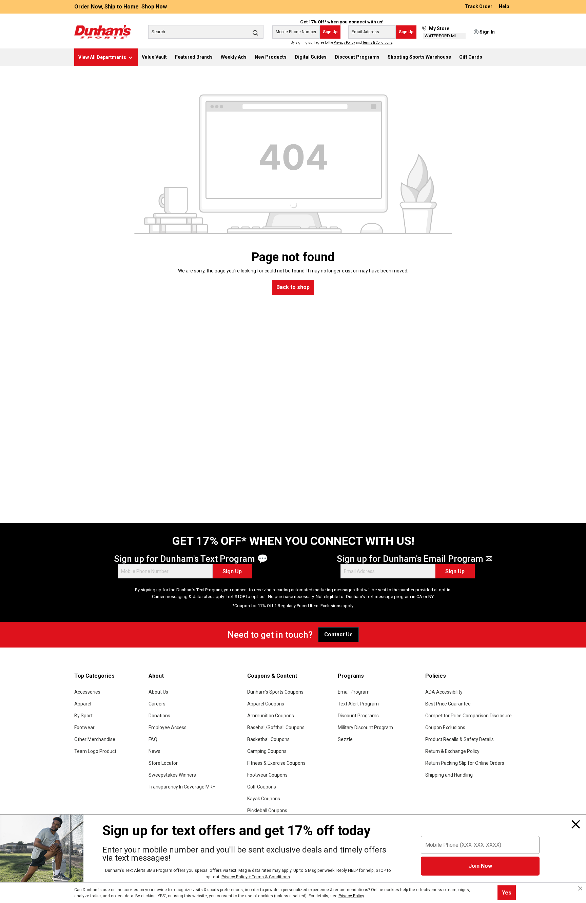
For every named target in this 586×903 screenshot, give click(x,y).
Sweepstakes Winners (172, 775)
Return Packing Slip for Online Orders (464, 763)
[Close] (575, 824)
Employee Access (168, 727)
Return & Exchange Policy (452, 751)
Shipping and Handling (449, 775)
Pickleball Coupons (267, 810)
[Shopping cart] (507, 32)
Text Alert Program (358, 703)
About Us (158, 692)
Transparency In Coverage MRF (182, 786)
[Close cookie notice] (580, 888)
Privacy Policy (344, 42)
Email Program (354, 692)
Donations (159, 715)
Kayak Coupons (263, 798)
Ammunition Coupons (270, 715)
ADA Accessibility (444, 692)
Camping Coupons (267, 751)
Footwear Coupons (267, 775)
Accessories (87, 692)
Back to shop (293, 287)
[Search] (255, 32)
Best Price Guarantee (448, 703)
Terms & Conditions (377, 42)
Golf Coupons (261, 786)
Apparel (82, 703)
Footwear (84, 727)
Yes (506, 892)
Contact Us (338, 634)
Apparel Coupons (265, 703)
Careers (157, 703)
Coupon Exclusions (445, 727)
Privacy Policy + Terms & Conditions (255, 876)
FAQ (153, 739)
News (154, 751)
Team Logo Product (95, 751)
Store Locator (163, 763)
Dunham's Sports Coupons (275, 692)
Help (504, 6)
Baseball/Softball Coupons (276, 727)
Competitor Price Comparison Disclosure (468, 715)
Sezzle (345, 739)
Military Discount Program (365, 727)
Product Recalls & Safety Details (459, 739)
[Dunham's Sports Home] (102, 32)
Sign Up (330, 31)
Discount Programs (358, 715)
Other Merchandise (94, 739)
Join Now (480, 866)
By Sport (83, 715)
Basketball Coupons (268, 739)
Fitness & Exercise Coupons (276, 763)
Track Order (479, 6)
